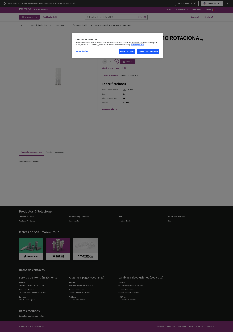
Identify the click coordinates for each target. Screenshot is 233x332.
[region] (117, 45)
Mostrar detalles (81, 51)
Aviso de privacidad (137, 45)
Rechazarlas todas (127, 51)
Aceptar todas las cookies (148, 51)
